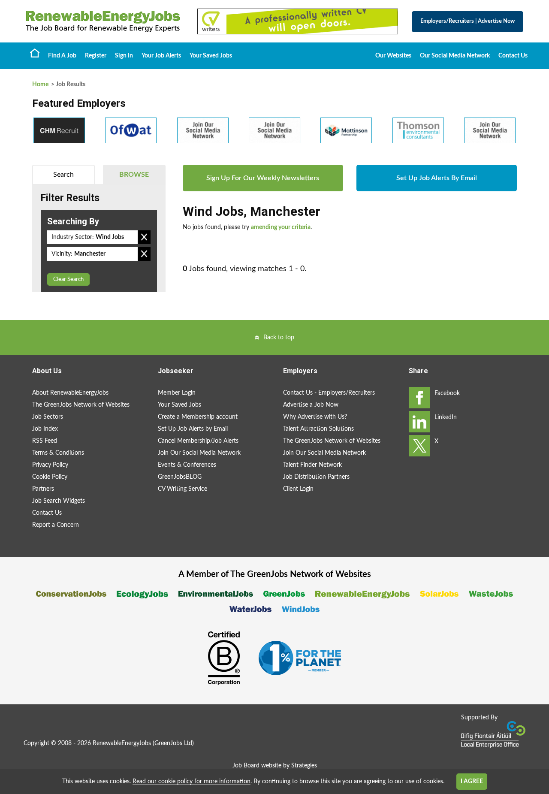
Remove (144, 237)
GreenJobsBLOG (180, 477)
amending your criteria (281, 227)
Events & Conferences (187, 465)
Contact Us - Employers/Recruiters (329, 393)
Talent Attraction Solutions (318, 429)
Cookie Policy (49, 477)
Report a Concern (55, 525)
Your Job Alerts (161, 56)
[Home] (103, 21)
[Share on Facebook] (419, 397)
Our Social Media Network (455, 56)
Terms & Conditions (58, 453)
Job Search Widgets (58, 501)
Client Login (298, 489)
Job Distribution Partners (316, 477)
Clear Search (68, 279)
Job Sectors (47, 417)
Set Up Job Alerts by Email (193, 429)
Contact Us (513, 56)
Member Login (177, 393)
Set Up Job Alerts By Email (436, 178)
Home (34, 52)
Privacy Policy (50, 465)
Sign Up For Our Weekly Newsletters (262, 178)
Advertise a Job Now (310, 405)
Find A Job (62, 56)
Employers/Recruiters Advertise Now (467, 21)
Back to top (278, 338)
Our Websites (393, 56)
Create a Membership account (198, 417)
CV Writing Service (182, 489)
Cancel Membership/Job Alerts (198, 441)
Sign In (124, 56)
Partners (43, 489)
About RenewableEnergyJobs (70, 393)
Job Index (45, 429)
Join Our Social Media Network (199, 453)
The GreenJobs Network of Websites (81, 405)
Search (63, 174)
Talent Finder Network (312, 465)
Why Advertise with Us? (315, 417)
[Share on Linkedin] (419, 421)
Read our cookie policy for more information (191, 782)
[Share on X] (419, 445)
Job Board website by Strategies (274, 766)
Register (95, 56)
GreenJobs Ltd (173, 743)
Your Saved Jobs (211, 56)
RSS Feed (44, 441)
